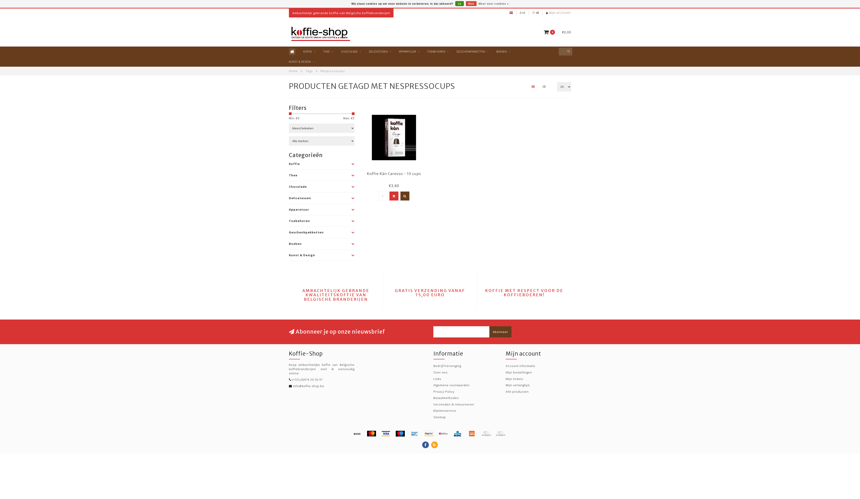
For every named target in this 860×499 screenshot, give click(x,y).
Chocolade (349, 51)
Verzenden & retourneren (453, 404)
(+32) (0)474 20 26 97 (307, 379)
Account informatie (520, 366)
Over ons (440, 372)
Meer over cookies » (494, 3)
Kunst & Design (300, 62)
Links (437, 379)
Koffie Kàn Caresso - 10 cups (394, 173)
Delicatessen (378, 51)
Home (293, 71)
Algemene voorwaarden (451, 385)
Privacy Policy (443, 392)
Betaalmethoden (446, 398)
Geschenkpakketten (470, 51)
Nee (471, 3)
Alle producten (517, 392)
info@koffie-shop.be (308, 386)
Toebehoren (436, 51)
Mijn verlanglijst (518, 385)
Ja (459, 3)
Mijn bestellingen (519, 372)
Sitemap (439, 417)
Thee (326, 51)
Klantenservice (444, 411)
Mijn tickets (514, 379)
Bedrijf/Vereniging (447, 366)
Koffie (307, 51)
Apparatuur (407, 51)
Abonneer (500, 332)
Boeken (501, 51)
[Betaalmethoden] (357, 433)
